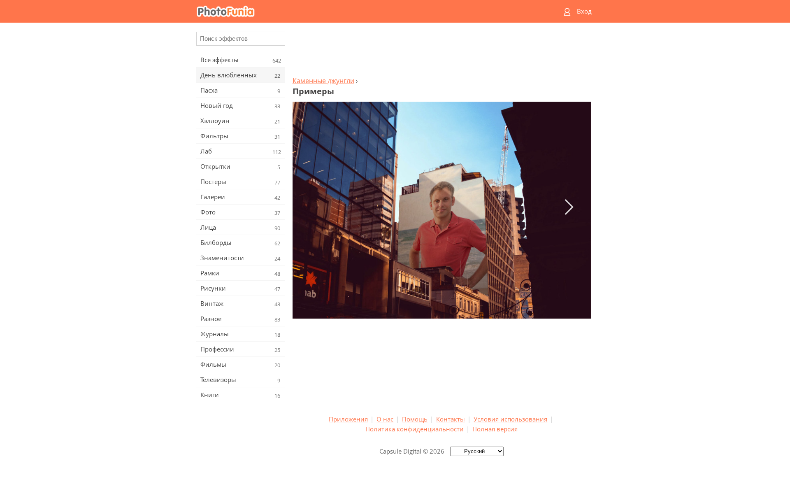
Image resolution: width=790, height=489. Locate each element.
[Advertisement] (441, 51)
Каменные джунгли (323, 80)
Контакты (450, 419)
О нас (384, 419)
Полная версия (495, 429)
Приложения (348, 419)
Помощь (415, 419)
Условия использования (510, 419)
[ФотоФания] (363, 11)
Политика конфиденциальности (414, 429)
